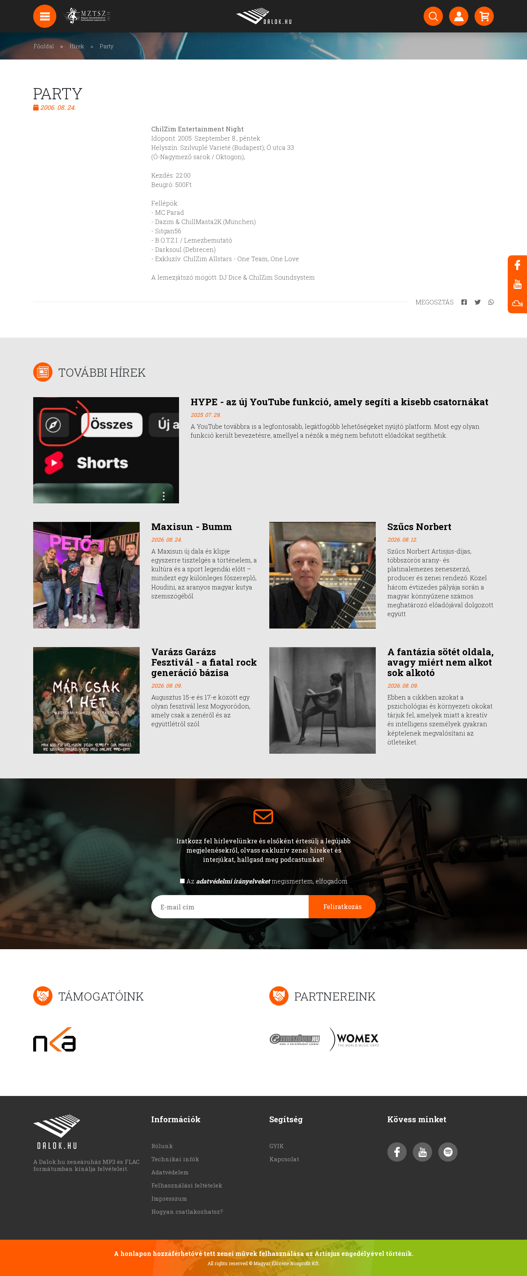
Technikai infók (175, 1159)
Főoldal (44, 46)
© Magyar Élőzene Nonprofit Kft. (284, 1263)
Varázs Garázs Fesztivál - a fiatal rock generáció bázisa (204, 662)
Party (106, 46)
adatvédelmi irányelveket (233, 881)
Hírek (76, 46)
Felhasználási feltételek (186, 1185)
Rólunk (162, 1146)
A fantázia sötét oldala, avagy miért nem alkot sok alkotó (440, 662)
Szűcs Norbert (419, 526)
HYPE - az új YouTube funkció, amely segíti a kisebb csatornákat (339, 402)
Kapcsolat (284, 1159)
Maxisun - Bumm (191, 526)
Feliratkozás (342, 906)
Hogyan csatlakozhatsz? (187, 1211)
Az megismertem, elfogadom (267, 881)
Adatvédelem (170, 1172)
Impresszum (169, 1198)
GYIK (276, 1146)
